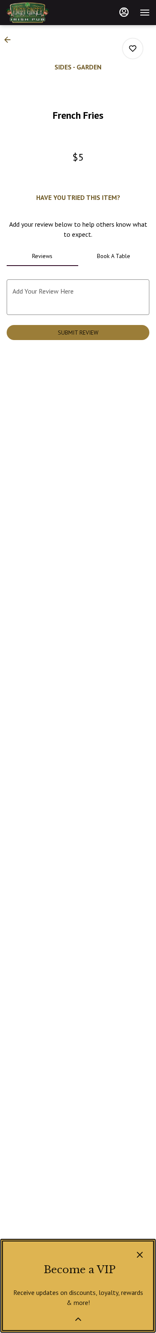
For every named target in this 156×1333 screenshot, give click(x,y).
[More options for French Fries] (133, 48)
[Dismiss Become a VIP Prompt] (140, 1255)
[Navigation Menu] (145, 12)
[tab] (42, 256)
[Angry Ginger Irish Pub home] (43, 12)
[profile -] (124, 12)
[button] (10, 40)
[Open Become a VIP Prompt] (78, 1319)
